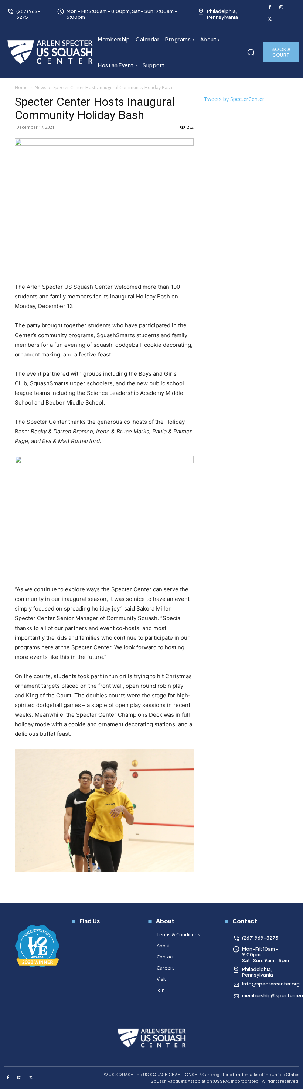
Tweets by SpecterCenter (234, 98)
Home (21, 87)
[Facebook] (270, 7)
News (40, 87)
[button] (251, 52)
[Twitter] (270, 19)
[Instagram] (282, 7)
